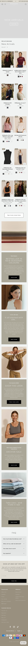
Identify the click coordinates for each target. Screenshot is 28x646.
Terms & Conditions (21, 600)
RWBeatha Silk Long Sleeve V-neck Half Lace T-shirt (7, 137)
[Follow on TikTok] (18, 627)
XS (16, 78)
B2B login (4, 603)
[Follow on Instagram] (14, 627)
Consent (18, 594)
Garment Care (5, 622)
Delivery (3, 615)
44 (7, 79)
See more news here (14, 215)
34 (3, 109)
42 (11, 77)
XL (24, 78)
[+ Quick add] (11, 66)
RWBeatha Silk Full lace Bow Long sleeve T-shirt (20, 201)
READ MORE (14, 339)
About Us (3, 592)
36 (5, 77)
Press (2, 596)
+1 (11, 141)
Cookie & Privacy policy (20, 597)
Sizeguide (4, 619)
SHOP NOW (14, 277)
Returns (3, 617)
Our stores (4, 599)
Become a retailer (6, 601)
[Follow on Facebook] (10, 627)
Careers (3, 594)
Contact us (4, 610)
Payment (3, 613)
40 (9, 77)
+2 (11, 173)
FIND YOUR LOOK (14, 402)
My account (19, 592)
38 (7, 77)
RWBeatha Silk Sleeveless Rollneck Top (7, 169)
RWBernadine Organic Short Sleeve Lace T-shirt (20, 72)
